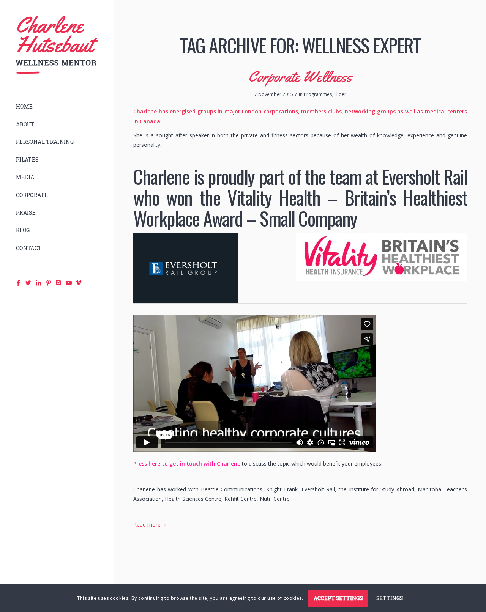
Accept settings (338, 597)
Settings (389, 597)
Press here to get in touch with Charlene (186, 463)
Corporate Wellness (300, 76)
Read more (147, 524)
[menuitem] (57, 107)
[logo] (57, 45)
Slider (340, 94)
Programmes (318, 94)
